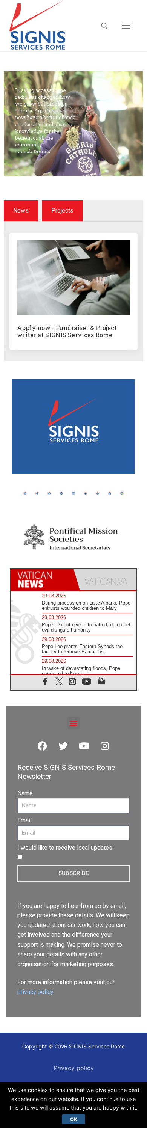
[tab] (42, 579)
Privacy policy (74, 1068)
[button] (73, 723)
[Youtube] (84, 746)
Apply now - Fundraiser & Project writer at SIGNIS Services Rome (67, 331)
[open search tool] (104, 26)
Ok (73, 1119)
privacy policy (35, 991)
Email (24, 820)
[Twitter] (63, 746)
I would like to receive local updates (64, 847)
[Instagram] (104, 746)
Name (25, 793)
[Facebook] (42, 746)
